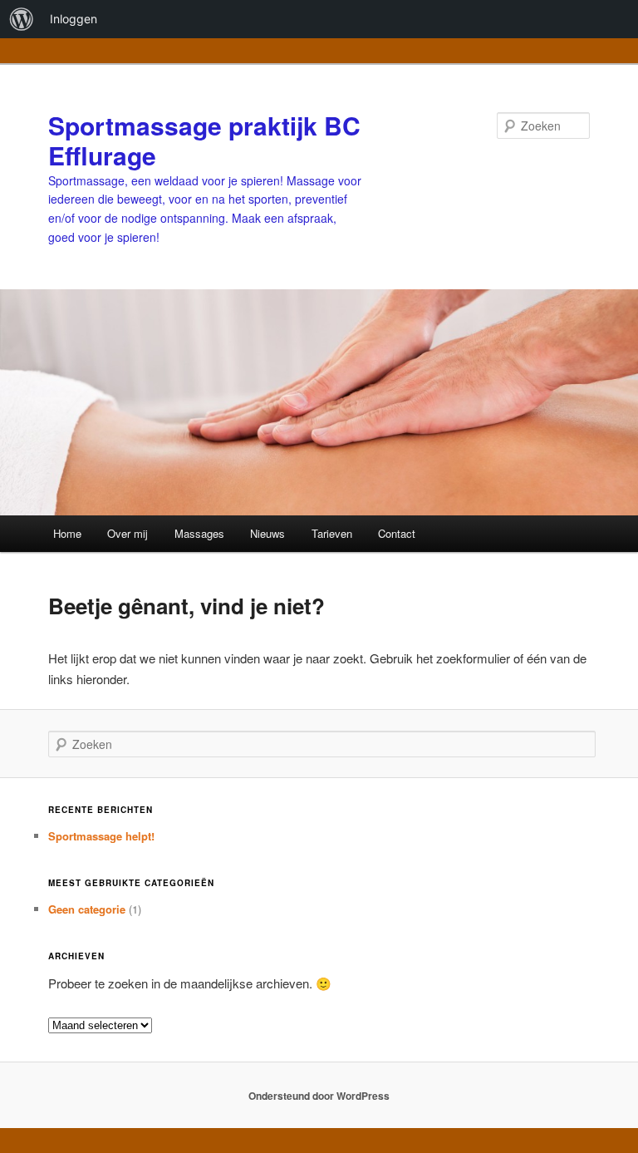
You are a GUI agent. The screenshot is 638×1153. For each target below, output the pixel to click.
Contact (396, 533)
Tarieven (332, 533)
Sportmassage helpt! (101, 836)
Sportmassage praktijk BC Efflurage (204, 140)
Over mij (127, 533)
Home (67, 533)
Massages (199, 533)
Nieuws (267, 533)
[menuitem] (21, 19)
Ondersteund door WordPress (319, 1095)
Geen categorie (86, 909)
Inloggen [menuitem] (73, 19)
